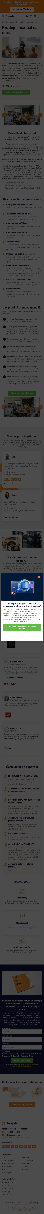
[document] (22, 607)
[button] (39, 577)
